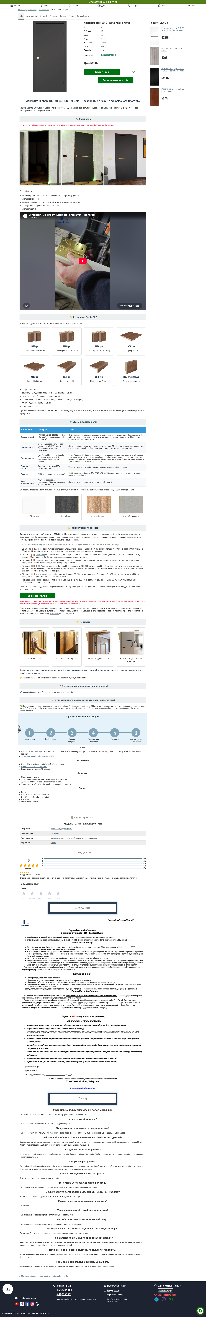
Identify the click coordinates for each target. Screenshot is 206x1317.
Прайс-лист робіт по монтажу (34, 767)
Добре (49, 898)
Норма (41, 898)
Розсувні (44, 566)
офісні (94, 838)
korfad (53, 843)
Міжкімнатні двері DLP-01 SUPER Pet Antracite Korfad (173, 70)
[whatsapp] (172, 1300)
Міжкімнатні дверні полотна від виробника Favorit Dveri (45, 1276)
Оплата (71, 16)
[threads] (37, 1305)
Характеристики (31, 16)
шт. (103, 35)
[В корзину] (133, 72)
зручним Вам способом (66, 1254)
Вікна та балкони (83, 16)
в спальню (55, 838)
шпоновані (55, 829)
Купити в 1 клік (102, 72)
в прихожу (65, 838)
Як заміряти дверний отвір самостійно (38, 756)
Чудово (58, 898)
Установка (53, 16)
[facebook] (27, 1305)
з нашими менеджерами (50, 1233)
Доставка (63, 16)
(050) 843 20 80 (64, 1290)
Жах (24, 898)
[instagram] (32, 1305)
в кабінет (74, 838)
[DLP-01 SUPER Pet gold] (50, 56)
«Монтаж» (54, 614)
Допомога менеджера (113, 80)
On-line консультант (37, 595)
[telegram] (157, 1300)
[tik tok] (22, 1305)
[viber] (165, 1300)
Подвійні (40, 560)
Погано (32, 898)
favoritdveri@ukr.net (116, 1286)
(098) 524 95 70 (64, 1286)
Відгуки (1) (43, 16)
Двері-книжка (42, 574)
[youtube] (17, 1305)
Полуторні (40, 555)
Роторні (39, 580)
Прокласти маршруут (165, 1290)
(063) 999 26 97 (64, 1294)
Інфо (21, 16)
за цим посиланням (106, 1266)
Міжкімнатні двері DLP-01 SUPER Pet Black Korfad (172, 29)
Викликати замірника (30, 752)
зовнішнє (55, 833)
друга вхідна (84, 838)
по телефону (52, 1133)
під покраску (66, 829)
